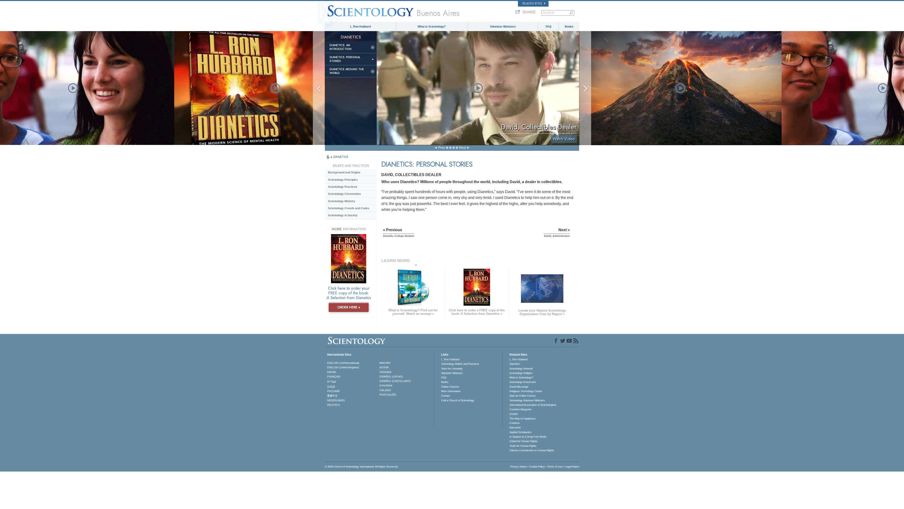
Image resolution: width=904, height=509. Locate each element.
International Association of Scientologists (532, 404)
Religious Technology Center (525, 391)
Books (569, 26)
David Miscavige (518, 386)
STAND (513, 414)
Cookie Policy (537, 466)
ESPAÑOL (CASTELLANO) (395, 381)
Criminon (514, 423)
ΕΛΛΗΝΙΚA (385, 385)
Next (462, 147)
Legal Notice (572, 466)
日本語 (331, 386)
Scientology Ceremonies (344, 194)
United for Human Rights (523, 441)
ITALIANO (385, 390)
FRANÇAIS (333, 376)
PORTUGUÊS (387, 394)
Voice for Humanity (452, 368)
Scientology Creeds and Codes (348, 208)
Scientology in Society (343, 215)
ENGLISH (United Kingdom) (343, 367)
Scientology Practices (342, 187)
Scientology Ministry (341, 201)
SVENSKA (385, 372)
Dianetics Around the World (347, 71)
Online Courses (450, 386)
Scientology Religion (520, 373)
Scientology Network (521, 368)
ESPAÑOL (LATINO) (391, 376)
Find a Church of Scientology (457, 400)
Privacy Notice (518, 466)
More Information (450, 391)
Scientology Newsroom (522, 382)
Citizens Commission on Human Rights (531, 450)
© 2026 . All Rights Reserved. (361, 466)
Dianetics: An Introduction (340, 47)
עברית (331, 381)
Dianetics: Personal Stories (345, 59)
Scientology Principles (343, 179)
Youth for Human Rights (523, 445)
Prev (441, 147)
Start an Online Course (522, 395)
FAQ (548, 26)
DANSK (331, 372)
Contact (445, 395)
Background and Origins (344, 172)
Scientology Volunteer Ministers (527, 400)
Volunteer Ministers (503, 26)
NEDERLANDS (336, 400)
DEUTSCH (333, 404)
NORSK (384, 367)
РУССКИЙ (333, 391)
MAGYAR (384, 362)
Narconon (515, 427)
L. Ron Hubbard (360, 26)
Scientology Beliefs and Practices (460, 363)
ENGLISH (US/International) (343, 362)
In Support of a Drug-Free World (527, 436)
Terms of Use (555, 466)
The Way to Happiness (522, 418)
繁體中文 (332, 395)
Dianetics (514, 363)
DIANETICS (340, 157)
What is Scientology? (432, 26)
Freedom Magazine (520, 409)
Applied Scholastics (520, 432)
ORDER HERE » (348, 307)
